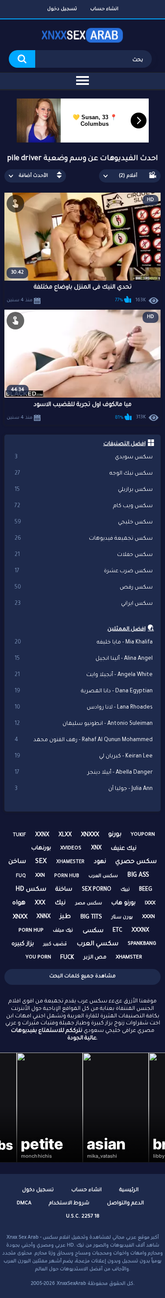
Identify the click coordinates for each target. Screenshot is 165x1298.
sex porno (96, 890)
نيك (60, 903)
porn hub (66, 876)
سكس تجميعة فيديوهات (84, 539)
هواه (19, 903)
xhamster (129, 958)
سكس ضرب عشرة (84, 571)
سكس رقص (84, 588)
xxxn (148, 917)
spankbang (142, 944)
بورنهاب (41, 848)
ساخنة (63, 889)
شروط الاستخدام (69, 1204)
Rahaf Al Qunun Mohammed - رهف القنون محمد (84, 740)
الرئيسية (129, 1190)
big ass (138, 875)
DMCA (24, 1204)
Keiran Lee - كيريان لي (84, 756)
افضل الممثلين (126, 629)
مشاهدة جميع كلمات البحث (82, 977)
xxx (40, 903)
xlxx (65, 835)
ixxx (150, 904)
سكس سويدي (84, 457)
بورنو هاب (123, 903)
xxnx (42, 835)
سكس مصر (88, 903)
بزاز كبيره (22, 944)
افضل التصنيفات (124, 444)
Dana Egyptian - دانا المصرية (84, 691)
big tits (91, 917)
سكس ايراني (84, 604)
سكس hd (30, 889)
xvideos (70, 849)
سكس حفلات (84, 555)
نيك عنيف (123, 848)
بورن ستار (122, 917)
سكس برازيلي (84, 490)
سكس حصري (136, 862)
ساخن (17, 862)
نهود (100, 862)
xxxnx (140, 931)
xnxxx (90, 835)
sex (41, 862)
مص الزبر (95, 958)
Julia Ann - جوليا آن (84, 789)
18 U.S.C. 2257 (82, 1217)
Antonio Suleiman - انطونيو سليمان (84, 724)
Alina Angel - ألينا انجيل (84, 659)
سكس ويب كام (84, 506)
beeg (145, 890)
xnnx (44, 917)
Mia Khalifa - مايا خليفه (84, 643)
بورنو (114, 834)
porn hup (31, 931)
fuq (21, 876)
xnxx (20, 917)
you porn (38, 958)
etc (117, 931)
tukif (19, 835)
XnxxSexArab (71, 1284)
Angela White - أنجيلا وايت (84, 675)
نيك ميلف (63, 930)
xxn (40, 876)
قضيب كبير (55, 944)
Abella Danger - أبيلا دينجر (84, 773)
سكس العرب (103, 876)
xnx (96, 848)
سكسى (93, 931)
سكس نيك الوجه (84, 474)
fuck (67, 957)
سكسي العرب (97, 944)
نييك (125, 889)
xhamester (70, 862)
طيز (65, 917)
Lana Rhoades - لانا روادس (84, 708)
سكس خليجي (84, 522)
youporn (143, 835)
